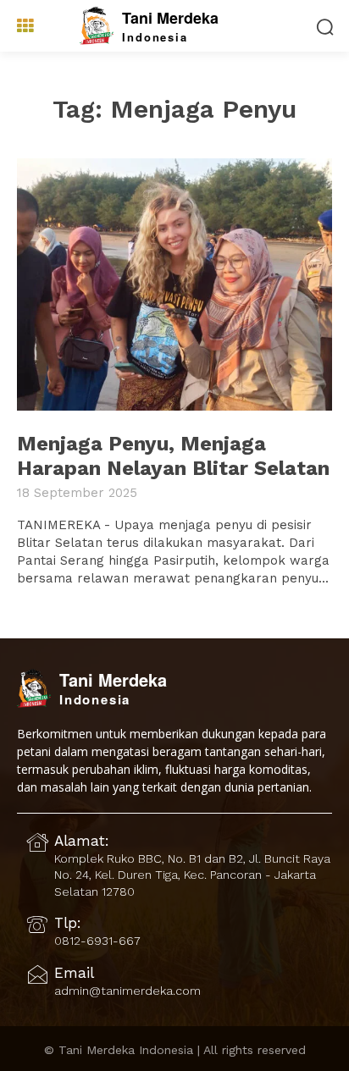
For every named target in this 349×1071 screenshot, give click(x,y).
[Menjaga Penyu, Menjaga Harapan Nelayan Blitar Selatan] (174, 284)
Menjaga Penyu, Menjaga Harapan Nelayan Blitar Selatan (173, 456)
